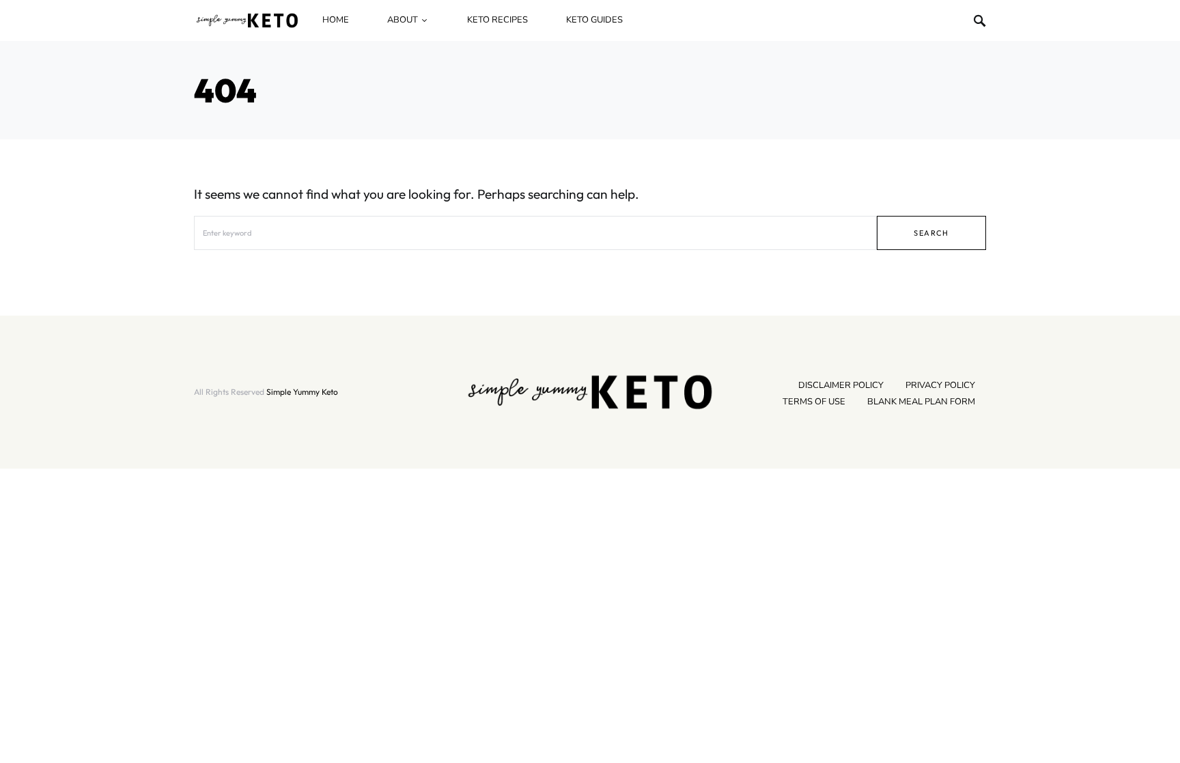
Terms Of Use (814, 402)
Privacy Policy (940, 385)
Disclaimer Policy (841, 385)
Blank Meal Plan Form (921, 402)
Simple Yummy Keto (302, 392)
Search (931, 233)
